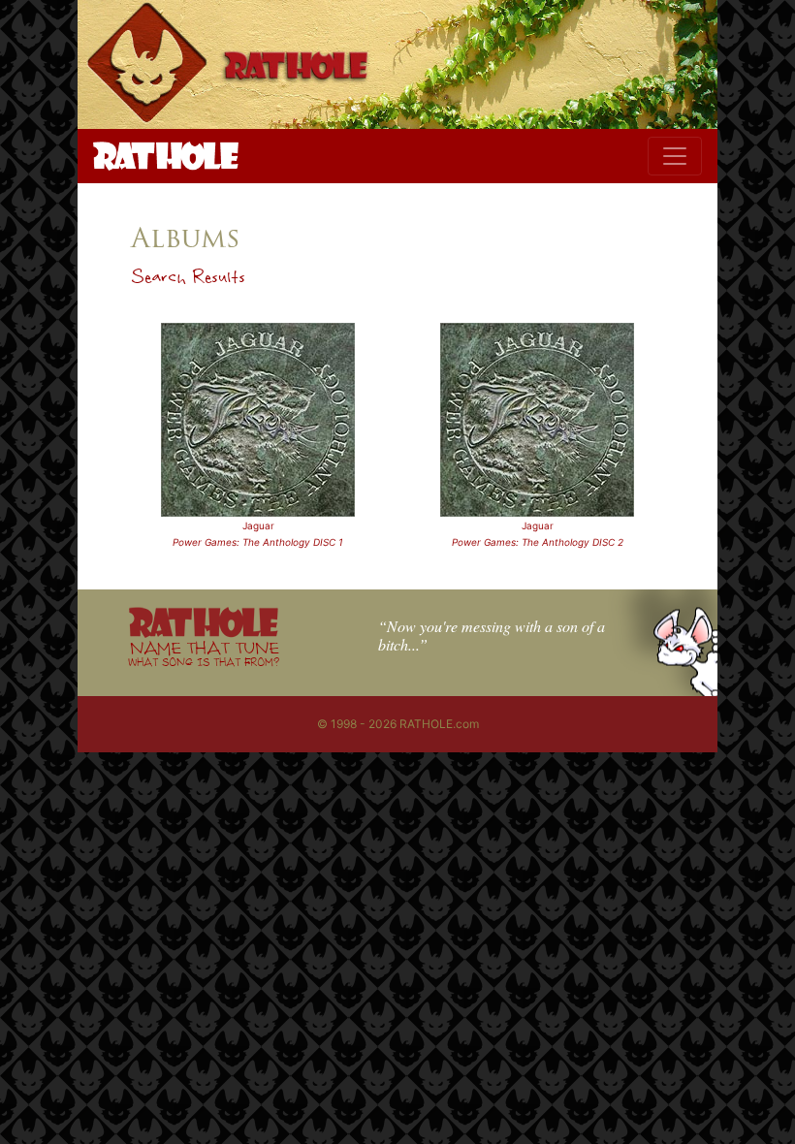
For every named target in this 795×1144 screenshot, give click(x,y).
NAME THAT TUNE (203, 653)
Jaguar (258, 525)
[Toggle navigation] (675, 156)
